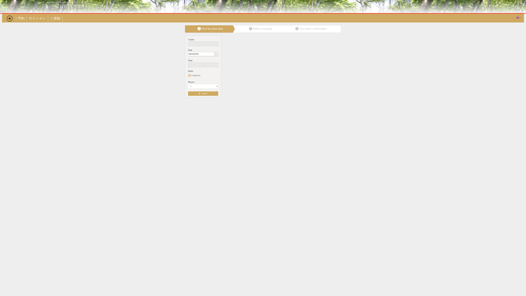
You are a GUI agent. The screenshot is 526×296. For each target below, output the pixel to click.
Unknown (195, 75)
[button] (216, 54)
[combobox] (201, 54)
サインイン (37, 18)
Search (204, 93)
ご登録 (55, 18)
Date (190, 50)
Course (191, 39)
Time (190, 60)
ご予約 (20, 18)
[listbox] (203, 44)
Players (191, 82)
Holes (190, 71)
